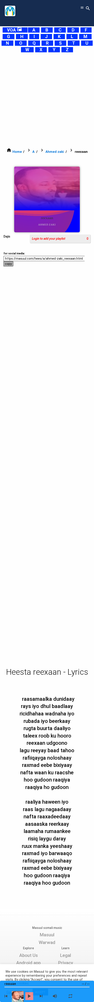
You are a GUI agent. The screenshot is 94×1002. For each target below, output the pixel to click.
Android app (28, 962)
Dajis (6, 236)
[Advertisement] (47, 100)
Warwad (47, 942)
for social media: (14, 253)
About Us (28, 955)
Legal (65, 955)
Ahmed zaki (54, 152)
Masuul (47, 934)
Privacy (65, 962)
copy (8, 264)
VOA (14, 30)
